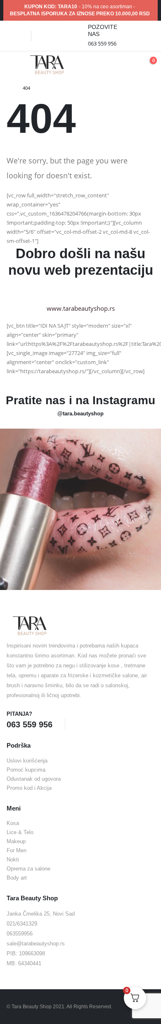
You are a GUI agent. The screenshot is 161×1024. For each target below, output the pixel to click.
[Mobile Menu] (15, 65)
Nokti (13, 859)
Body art (17, 878)
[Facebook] (18, 36)
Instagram (96, 724)
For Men (16, 850)
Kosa (13, 823)
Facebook (80, 724)
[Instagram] (44, 36)
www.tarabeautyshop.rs (81, 308)
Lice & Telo (20, 832)
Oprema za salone (28, 869)
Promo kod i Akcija (29, 788)
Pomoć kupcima (26, 770)
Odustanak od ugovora (34, 779)
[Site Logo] (47, 64)
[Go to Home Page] (9, 88)
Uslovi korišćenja (27, 761)
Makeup (16, 841)
